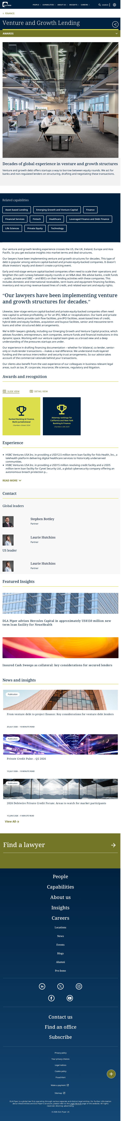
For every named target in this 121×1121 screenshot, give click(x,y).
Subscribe (60, 1037)
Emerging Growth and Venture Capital (57, 209)
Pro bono (60, 970)
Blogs (60, 953)
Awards (8, 33)
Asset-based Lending (16, 209)
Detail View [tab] (41, 391)
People (36, 5)
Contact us (60, 1017)
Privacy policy (60, 1052)
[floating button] (111, 1074)
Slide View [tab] (13, 391)
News (60, 936)
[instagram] (79, 986)
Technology (57, 228)
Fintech (37, 219)
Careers (84, 5)
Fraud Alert (60, 1077)
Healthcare (55, 219)
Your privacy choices (60, 1059)
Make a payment (58, 1085)
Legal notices (60, 1065)
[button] (108, 23)
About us (62, 5)
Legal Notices (75, 1103)
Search (105, 5)
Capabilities (48, 5)
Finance (9, 13)
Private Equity (35, 228)
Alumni (60, 962)
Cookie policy (60, 1071)
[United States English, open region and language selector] (114, 4)
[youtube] (70, 998)
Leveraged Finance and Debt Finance (89, 219)
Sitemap (58, 1093)
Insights (73, 5)
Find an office (60, 1027)
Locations (60, 927)
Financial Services (14, 219)
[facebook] (51, 998)
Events (60, 944)
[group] (21, 416)
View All (10, 821)
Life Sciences (12, 228)
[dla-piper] (12, 4)
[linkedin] (42, 986)
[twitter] (60, 986)
